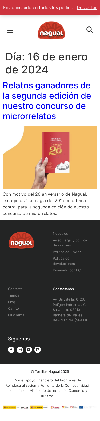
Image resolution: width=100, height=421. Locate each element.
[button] (10, 30)
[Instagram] (20, 350)
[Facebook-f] (11, 350)
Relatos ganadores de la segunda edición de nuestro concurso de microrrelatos (47, 100)
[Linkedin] (37, 350)
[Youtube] (29, 350)
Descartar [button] (87, 7)
